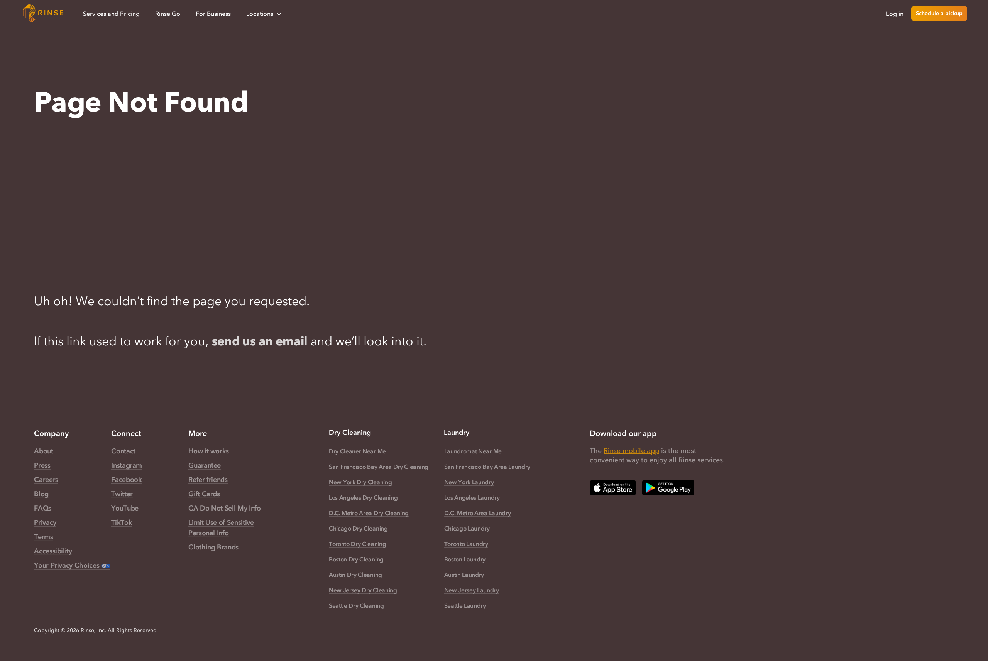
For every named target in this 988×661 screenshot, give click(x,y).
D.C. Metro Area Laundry (477, 513)
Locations (259, 13)
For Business (213, 13)
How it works (208, 451)
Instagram (126, 465)
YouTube (124, 508)
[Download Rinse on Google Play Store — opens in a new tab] (668, 487)
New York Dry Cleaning (360, 482)
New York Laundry (469, 482)
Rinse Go (167, 13)
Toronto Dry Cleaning (357, 544)
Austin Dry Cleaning (355, 574)
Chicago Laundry (467, 528)
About (43, 451)
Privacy (45, 522)
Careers (46, 479)
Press (42, 465)
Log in (894, 13)
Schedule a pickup (939, 13)
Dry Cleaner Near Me (357, 451)
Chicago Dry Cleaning (358, 528)
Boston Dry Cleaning (356, 559)
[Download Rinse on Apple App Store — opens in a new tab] (613, 487)
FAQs (42, 508)
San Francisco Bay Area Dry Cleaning (378, 466)
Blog (41, 494)
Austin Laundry (464, 574)
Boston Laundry (465, 559)
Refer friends (207, 479)
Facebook (126, 479)
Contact (123, 451)
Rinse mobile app (631, 450)
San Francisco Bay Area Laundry (487, 466)
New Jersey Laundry (471, 590)
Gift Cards (204, 494)
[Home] (43, 13)
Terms (43, 537)
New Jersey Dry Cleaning (363, 590)
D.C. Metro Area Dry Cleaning (369, 513)
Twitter (121, 494)
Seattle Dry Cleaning (356, 605)
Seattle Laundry (465, 605)
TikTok (121, 522)
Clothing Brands (213, 547)
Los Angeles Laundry (472, 497)
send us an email (260, 340)
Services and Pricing (111, 13)
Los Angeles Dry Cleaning (363, 497)
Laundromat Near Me (473, 451)
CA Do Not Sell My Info (224, 508)
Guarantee (204, 465)
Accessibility (53, 551)
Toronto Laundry (466, 544)
